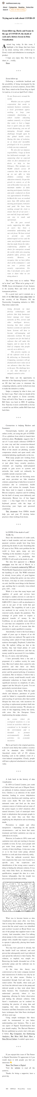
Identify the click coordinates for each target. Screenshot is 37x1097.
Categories (13, 7)
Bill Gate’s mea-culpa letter (21, 296)
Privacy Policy (21, 1088)
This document (12, 511)
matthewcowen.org (13, 3)
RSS (7, 1088)
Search (5, 10)
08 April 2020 (18, 23)
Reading (21, 7)
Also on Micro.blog (18, 10)
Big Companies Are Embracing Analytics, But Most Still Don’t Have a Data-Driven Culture (18, 1036)
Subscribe (29, 7)
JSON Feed (13, 1088)
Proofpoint (18, 439)
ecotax (18, 715)
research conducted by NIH (22, 567)
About (5, 7)
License (29, 1088)
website (17, 1068)
